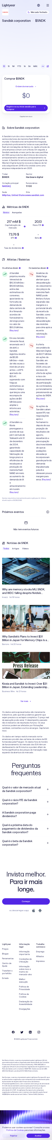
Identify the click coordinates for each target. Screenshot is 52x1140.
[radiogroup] (20, 66)
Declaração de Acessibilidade (25, 1002)
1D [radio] (4, 66)
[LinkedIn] (30, 1032)
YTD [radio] (19, 66)
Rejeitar (13, 1136)
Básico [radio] (6, 212)
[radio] (43, 66)
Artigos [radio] (15, 548)
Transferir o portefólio (7, 972)
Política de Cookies (24, 995)
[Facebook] (13, 1032)
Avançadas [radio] (17, 212)
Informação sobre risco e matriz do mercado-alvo (25, 970)
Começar (26, 901)
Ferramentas (8, 958)
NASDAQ (6, 186)
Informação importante (24, 952)
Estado (5, 978)
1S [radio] (9, 66)
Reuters (14, 330)
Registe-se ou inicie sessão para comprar (21, 108)
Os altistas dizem (10, 268)
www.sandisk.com (35, 195)
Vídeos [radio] (25, 548)
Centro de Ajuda (6, 964)
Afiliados (40, 956)
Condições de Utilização (25, 960)
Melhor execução (23, 980)
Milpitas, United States (14, 195)
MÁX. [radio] (35, 66)
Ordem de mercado (24, 86)
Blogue (5, 954)
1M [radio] (13, 66)
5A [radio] (29, 66)
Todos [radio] (6, 548)
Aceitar (38, 1136)
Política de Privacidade (24, 988)
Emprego (40, 951)
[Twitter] (21, 1032)
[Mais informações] (48, 512)
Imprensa (40, 961)
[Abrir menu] (48, 5)
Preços (5, 949)
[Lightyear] (8, 5)
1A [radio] (25, 66)
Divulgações (24, 1009)
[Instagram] (38, 1032)
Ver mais (24, 701)
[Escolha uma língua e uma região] (38, 5)
